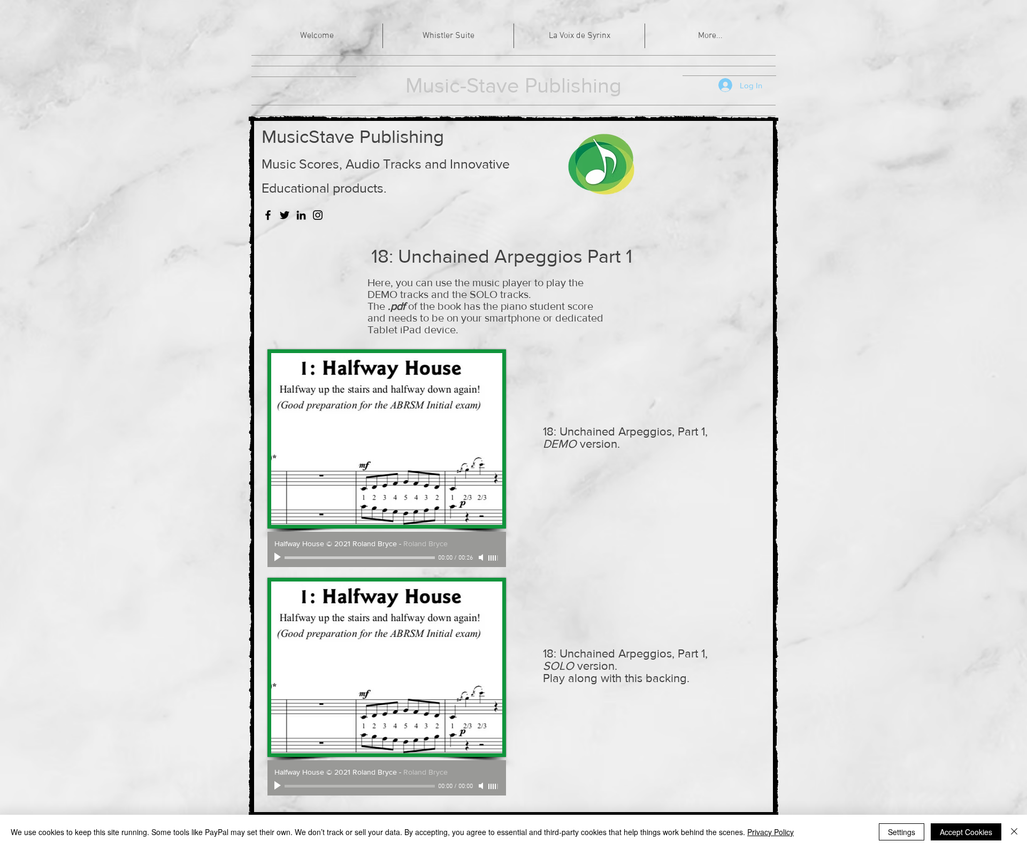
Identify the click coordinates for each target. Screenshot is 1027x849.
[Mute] (482, 557)
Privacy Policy (770, 832)
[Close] (1014, 831)
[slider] (493, 558)
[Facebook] (268, 215)
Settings (901, 832)
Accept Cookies (966, 832)
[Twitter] (284, 215)
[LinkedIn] (301, 215)
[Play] (278, 557)
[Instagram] (317, 215)
